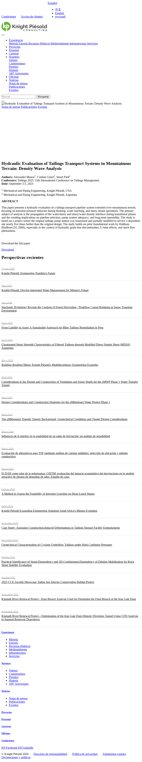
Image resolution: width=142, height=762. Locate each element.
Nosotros (14, 56)
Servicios (92, 43)
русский (60, 16)
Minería (14, 43)
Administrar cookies (114, 754)
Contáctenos (8, 16)
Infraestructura (78, 43)
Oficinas (14, 76)
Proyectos (14, 46)
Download (7, 249)
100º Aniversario (18, 73)
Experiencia (16, 40)
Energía (23, 43)
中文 (58, 9)
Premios (13, 66)
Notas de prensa (18, 83)
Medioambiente (60, 43)
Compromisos (17, 63)
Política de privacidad (84, 754)
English (59, 13)
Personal (14, 50)
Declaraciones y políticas (16, 757)
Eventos (13, 90)
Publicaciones (17, 86)
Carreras (14, 53)
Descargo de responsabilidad (50, 754)
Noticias (13, 80)
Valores (13, 60)
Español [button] (52, 3)
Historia (13, 70)
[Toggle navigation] (2, 34)
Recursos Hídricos (39, 43)
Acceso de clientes (32, 16)
